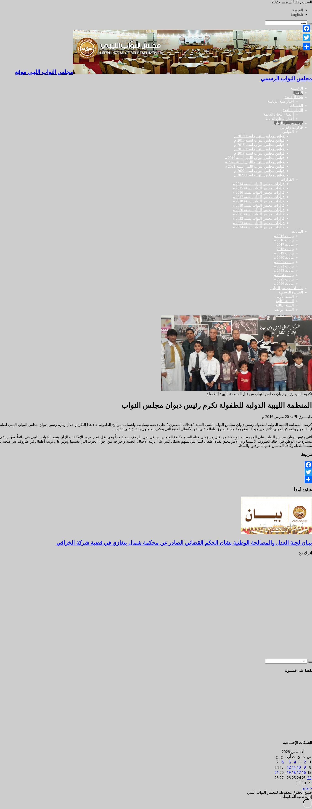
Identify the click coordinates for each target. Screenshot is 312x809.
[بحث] (310, 662)
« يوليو (307, 788)
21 (277, 772)
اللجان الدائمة (293, 110)
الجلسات (296, 106)
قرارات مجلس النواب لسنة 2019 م (259, 205)
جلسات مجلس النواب (286, 288)
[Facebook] (156, 464)
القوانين (288, 132)
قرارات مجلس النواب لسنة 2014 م (259, 184)
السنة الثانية (285, 301)
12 (289, 767)
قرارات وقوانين (291, 127)
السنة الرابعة (284, 310)
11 (294, 767)
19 (289, 772)
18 (294, 772)
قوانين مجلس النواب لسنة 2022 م (259, 171)
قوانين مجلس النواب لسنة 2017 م (259, 149)
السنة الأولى (284, 297)
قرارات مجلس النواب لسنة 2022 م (259, 218)
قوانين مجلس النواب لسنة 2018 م (259, 153)
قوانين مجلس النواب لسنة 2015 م (259, 140)
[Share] (156, 479)
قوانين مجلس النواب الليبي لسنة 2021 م (255, 166)
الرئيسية (296, 88)
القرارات (287, 179)
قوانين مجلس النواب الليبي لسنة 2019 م (255, 158)
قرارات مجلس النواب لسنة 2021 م (259, 214)
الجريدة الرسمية (291, 292)
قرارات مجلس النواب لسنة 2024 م (259, 227)
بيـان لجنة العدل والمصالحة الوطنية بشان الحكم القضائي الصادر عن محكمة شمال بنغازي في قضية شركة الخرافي (184, 542)
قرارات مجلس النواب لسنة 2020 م (259, 210)
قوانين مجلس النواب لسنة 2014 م (259, 136)
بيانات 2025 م (284, 279)
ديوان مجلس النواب (288, 123)
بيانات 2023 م (284, 270)
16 (304, 772)
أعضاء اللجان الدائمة (278, 114)
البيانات (297, 231)
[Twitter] (156, 472)
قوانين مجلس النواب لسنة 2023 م (259, 175)
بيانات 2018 (285, 249)
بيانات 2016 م (284, 240)
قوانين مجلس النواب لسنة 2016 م (259, 145)
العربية (298, 10)
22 (309, 778)
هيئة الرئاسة (294, 97)
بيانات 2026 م (284, 284)
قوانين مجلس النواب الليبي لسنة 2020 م (255, 162)
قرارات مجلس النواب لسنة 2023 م (259, 223)
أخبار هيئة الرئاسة (280, 101)
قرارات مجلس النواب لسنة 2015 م (259, 188)
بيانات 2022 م (284, 266)
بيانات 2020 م (284, 257)
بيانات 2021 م (284, 262)
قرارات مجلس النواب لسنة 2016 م (259, 192)
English (297, 14)
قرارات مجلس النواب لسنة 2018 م (259, 201)
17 (299, 772)
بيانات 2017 (285, 244)
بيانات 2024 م (284, 275)
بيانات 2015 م (284, 236)
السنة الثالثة (285, 305)
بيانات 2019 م (284, 253)
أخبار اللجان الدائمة (279, 119)
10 (299, 767)
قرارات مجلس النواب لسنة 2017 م (259, 197)
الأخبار (298, 93)
